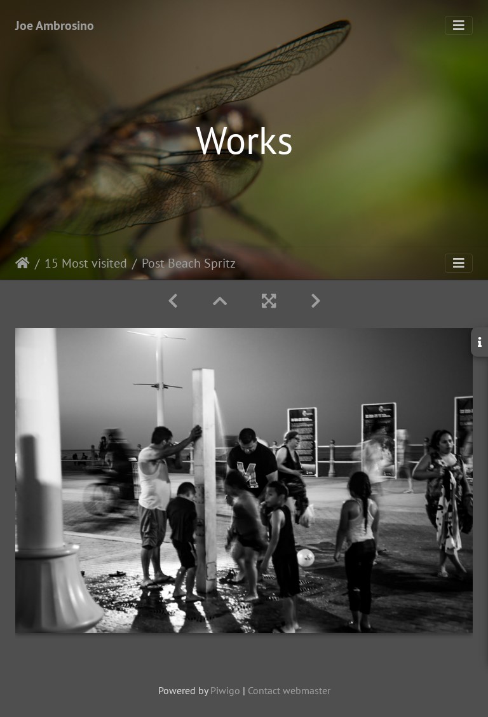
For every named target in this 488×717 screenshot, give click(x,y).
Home (22, 263)
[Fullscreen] (271, 300)
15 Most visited (85, 263)
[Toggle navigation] (459, 25)
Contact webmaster (289, 690)
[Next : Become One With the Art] (315, 300)
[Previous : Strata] (175, 300)
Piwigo (225, 690)
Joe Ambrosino (54, 25)
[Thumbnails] (222, 300)
